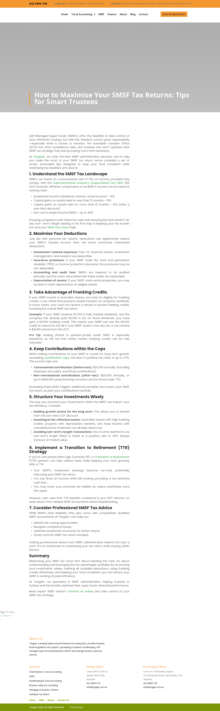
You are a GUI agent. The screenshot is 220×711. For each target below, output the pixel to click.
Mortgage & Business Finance (43, 690)
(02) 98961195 (94, 683)
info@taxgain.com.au (97, 687)
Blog (132, 14)
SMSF (101, 14)
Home (64, 14)
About (123, 14)
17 (11, 615)
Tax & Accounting (81, 14)
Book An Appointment (174, 14)
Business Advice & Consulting (43, 685)
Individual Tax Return (39, 694)
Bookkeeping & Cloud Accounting (45, 681)
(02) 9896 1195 (38, 3)
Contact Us (63, 700)
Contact (143, 14)
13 (1, 615)
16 (8, 615)
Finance (112, 14)
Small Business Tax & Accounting (45, 672)
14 (3, 615)
